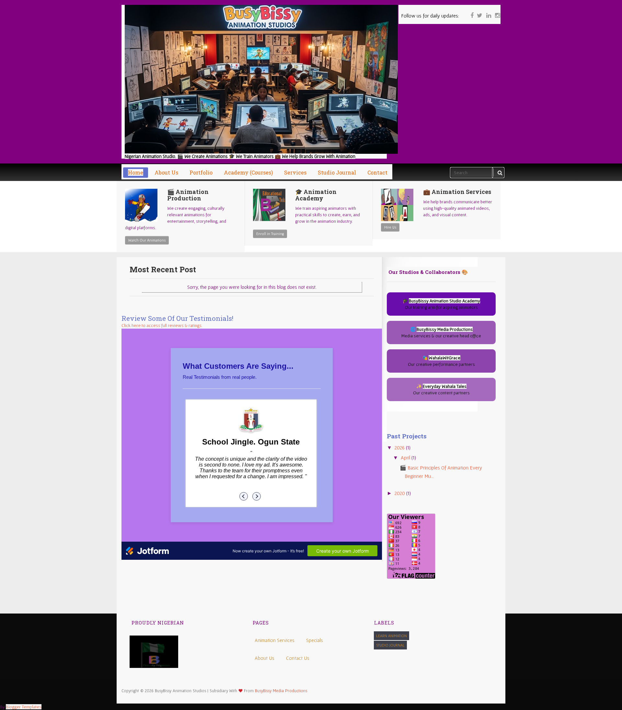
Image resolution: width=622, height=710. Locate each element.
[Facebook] (470, 11)
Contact (377, 172)
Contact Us (297, 658)
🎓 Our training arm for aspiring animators (441, 304)
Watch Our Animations (147, 240)
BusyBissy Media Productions (281, 690)
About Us (264, 658)
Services (295, 172)
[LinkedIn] (488, 11)
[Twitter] (479, 11)
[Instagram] (496, 11)
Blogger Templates (23, 706)
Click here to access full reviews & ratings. (161, 325)
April (406, 457)
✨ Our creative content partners (441, 389)
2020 (400, 493)
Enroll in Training (270, 233)
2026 (400, 447)
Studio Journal (390, 645)
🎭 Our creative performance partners (441, 361)
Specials (314, 640)
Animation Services (274, 640)
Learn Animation (391, 636)
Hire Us (390, 227)
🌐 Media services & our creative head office (441, 332)
